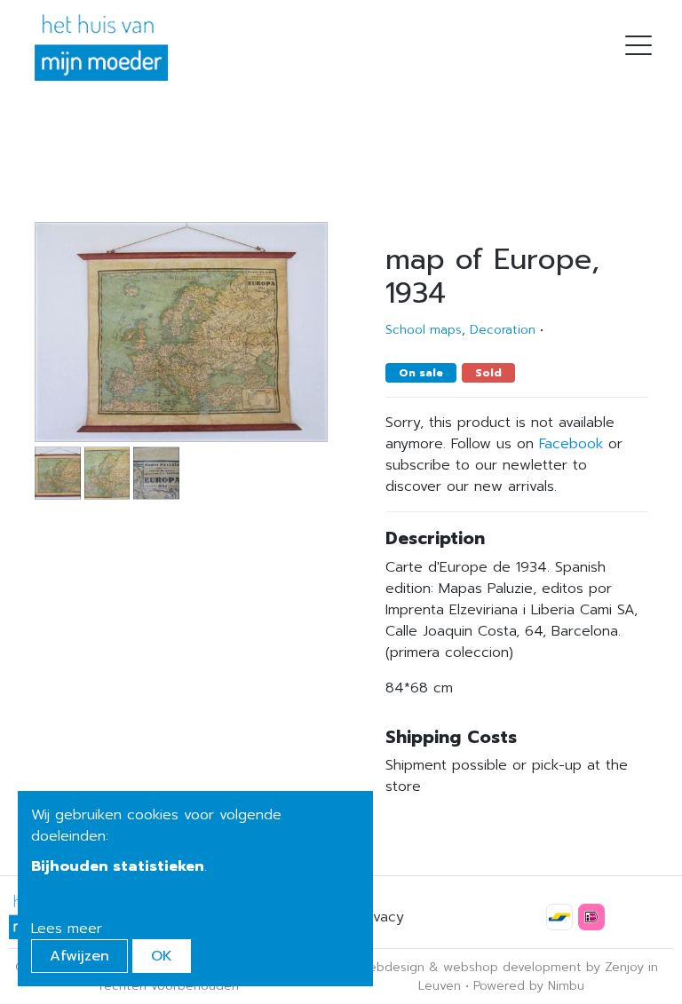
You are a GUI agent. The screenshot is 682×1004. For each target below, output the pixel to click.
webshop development (512, 967)
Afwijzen (79, 956)
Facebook (571, 444)
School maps (423, 329)
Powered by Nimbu (528, 985)
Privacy (380, 917)
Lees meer (66, 928)
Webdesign (390, 967)
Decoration (502, 329)
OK (161, 956)
